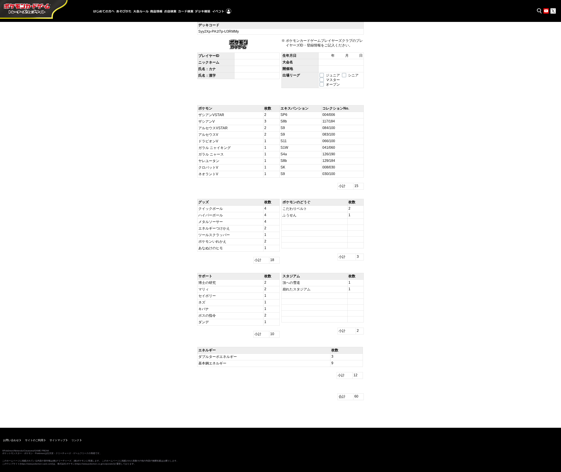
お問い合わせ (11, 440)
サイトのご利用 (34, 440)
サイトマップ (57, 440)
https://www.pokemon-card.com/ (36, 464)
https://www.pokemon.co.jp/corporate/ (95, 464)
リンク (75, 440)
